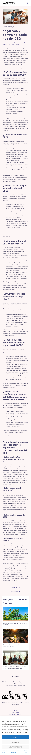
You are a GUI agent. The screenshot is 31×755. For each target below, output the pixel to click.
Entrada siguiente (15, 591)
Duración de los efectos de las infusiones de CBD (12, 645)
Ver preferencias (15, 747)
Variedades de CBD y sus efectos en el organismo (15, 624)
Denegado (15, 742)
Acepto (15, 737)
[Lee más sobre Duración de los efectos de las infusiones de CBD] (15, 636)
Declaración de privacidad (15, 751)
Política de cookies (4, 751)
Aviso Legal (25, 751)
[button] (28, 718)
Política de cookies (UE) (15, 714)
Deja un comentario (8, 43)
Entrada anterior (15, 587)
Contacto (15, 710)
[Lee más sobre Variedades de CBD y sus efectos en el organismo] (15, 614)
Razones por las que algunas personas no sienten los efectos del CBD (14, 667)
